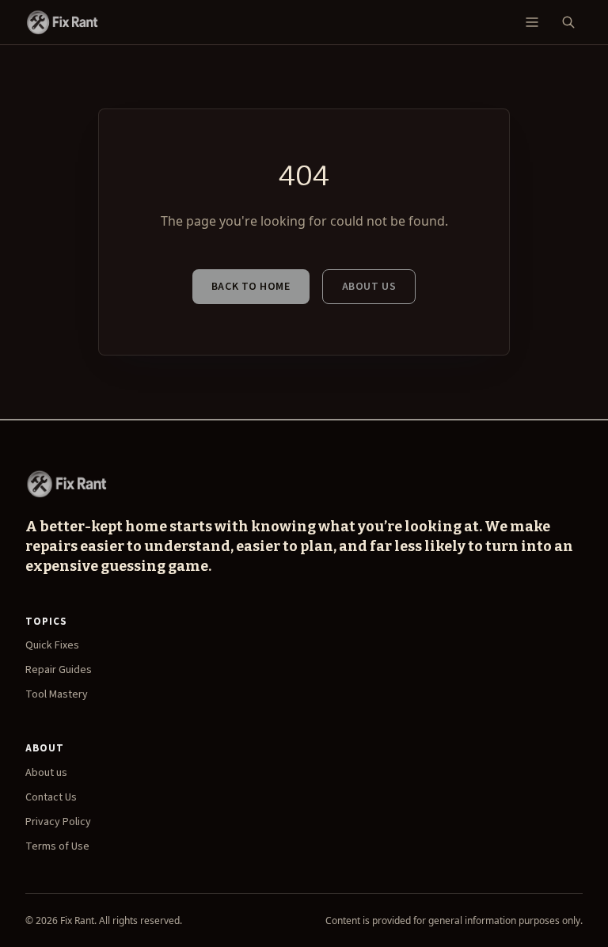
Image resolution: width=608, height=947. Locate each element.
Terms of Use (57, 846)
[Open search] (568, 22)
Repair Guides (58, 670)
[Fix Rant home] (61, 22)
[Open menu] (532, 22)
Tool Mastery (56, 694)
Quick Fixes (52, 645)
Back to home (251, 287)
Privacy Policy (58, 822)
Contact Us (51, 797)
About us (369, 287)
